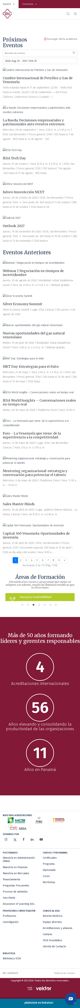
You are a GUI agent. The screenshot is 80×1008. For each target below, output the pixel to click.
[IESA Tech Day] (12, 150)
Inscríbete (9, 897)
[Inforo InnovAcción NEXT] (18, 184)
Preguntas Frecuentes (16, 885)
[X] (15, 839)
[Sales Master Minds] (15, 496)
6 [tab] (51, 606)
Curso (46, 876)
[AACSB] (16, 820)
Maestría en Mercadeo (16, 873)
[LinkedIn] (32, 839)
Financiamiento (11, 879)
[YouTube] (41, 839)
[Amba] (39, 820)
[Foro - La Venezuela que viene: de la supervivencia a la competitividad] (40, 423)
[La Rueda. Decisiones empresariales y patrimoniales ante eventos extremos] (40, 110)
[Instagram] (6, 839)
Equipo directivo (52, 922)
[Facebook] (23, 839)
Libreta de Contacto (54, 946)
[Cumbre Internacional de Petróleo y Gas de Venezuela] (35, 70)
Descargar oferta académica (61, 39)
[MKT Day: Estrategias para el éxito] (23, 358)
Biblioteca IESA (12, 958)
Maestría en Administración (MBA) (19, 859)
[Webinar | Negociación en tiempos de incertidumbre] (34, 263)
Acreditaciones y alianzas (57, 928)
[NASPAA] (58, 820)
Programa (49, 864)
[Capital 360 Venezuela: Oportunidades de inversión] (33, 525)
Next (77, 597)
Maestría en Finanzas (15, 867)
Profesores (9, 916)
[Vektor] (40, 988)
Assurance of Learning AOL (19, 903)
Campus (47, 934)
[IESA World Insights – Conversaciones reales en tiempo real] (38, 392)
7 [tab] (57, 606)
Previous (2, 597)
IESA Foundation (52, 940)
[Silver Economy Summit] (17, 296)
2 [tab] (29, 606)
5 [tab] (45, 606)
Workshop (49, 882)
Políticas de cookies (64, 973)
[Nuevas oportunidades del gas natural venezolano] (33, 325)
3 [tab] (34, 606)
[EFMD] (17, 826)
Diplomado (49, 870)
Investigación (10, 922)
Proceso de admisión (15, 891)
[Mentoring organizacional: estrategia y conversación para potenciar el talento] (40, 460)
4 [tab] (40, 606)
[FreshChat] (70, 998)
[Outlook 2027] (11, 218)
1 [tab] (23, 606)
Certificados (50, 857)
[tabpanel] (40, 597)
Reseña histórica (52, 916)
